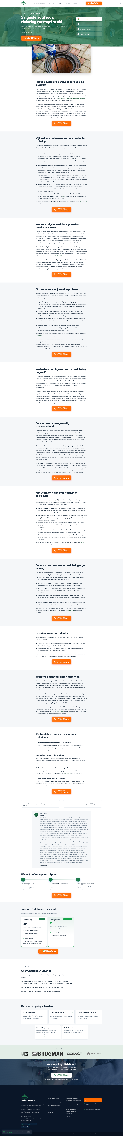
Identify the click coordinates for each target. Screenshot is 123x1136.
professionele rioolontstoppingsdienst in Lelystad (71, 98)
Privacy (85, 1134)
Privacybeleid (9, 1132)
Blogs (60, 3)
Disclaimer (95, 1134)
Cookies (90, 1134)
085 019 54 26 (83, 202)
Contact (75, 3)
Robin (25, 32)
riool (63, 196)
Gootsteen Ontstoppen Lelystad (55, 1102)
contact (49, 256)
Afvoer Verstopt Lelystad (54, 1098)
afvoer (56, 91)
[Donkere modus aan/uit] (120, 3)
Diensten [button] (51, 3)
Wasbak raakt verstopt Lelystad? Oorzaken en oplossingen (71, 1111)
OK (28, 1131)
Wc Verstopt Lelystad (53, 1109)
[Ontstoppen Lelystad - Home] (23, 3)
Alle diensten (51, 1112)
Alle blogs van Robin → (45, 865)
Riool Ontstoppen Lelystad (32, 13)
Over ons (67, 3)
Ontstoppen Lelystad (40, 3)
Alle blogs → (69, 1116)
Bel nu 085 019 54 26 (92, 1100)
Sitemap (100, 1134)
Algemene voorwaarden (77, 1134)
